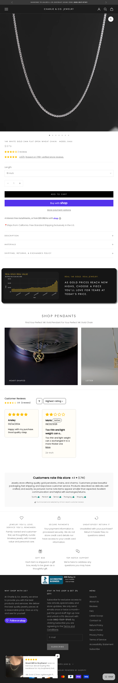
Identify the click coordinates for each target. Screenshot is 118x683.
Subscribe (57, 646)
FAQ (92, 611)
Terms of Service (98, 639)
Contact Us (95, 620)
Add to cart (59, 194)
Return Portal (96, 630)
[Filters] (39, 401)
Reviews (94, 606)
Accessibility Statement (101, 644)
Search (93, 596)
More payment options (59, 210)
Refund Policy (96, 625)
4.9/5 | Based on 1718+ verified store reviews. (41, 157)
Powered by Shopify (75, 670)
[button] (11, 151)
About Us (94, 601)
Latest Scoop (96, 615)
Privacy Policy (96, 634)
